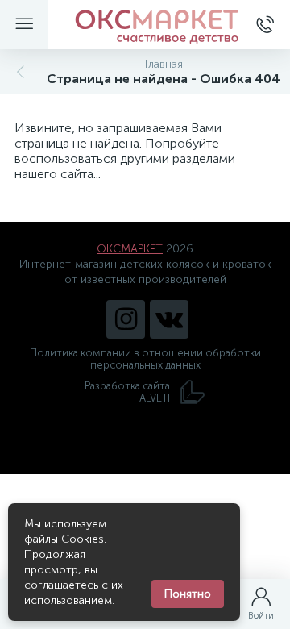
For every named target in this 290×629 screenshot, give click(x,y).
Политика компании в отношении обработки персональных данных (145, 359)
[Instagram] (125, 319)
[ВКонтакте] (169, 319)
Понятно (187, 594)
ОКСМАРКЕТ (130, 249)
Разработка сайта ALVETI (127, 392)
